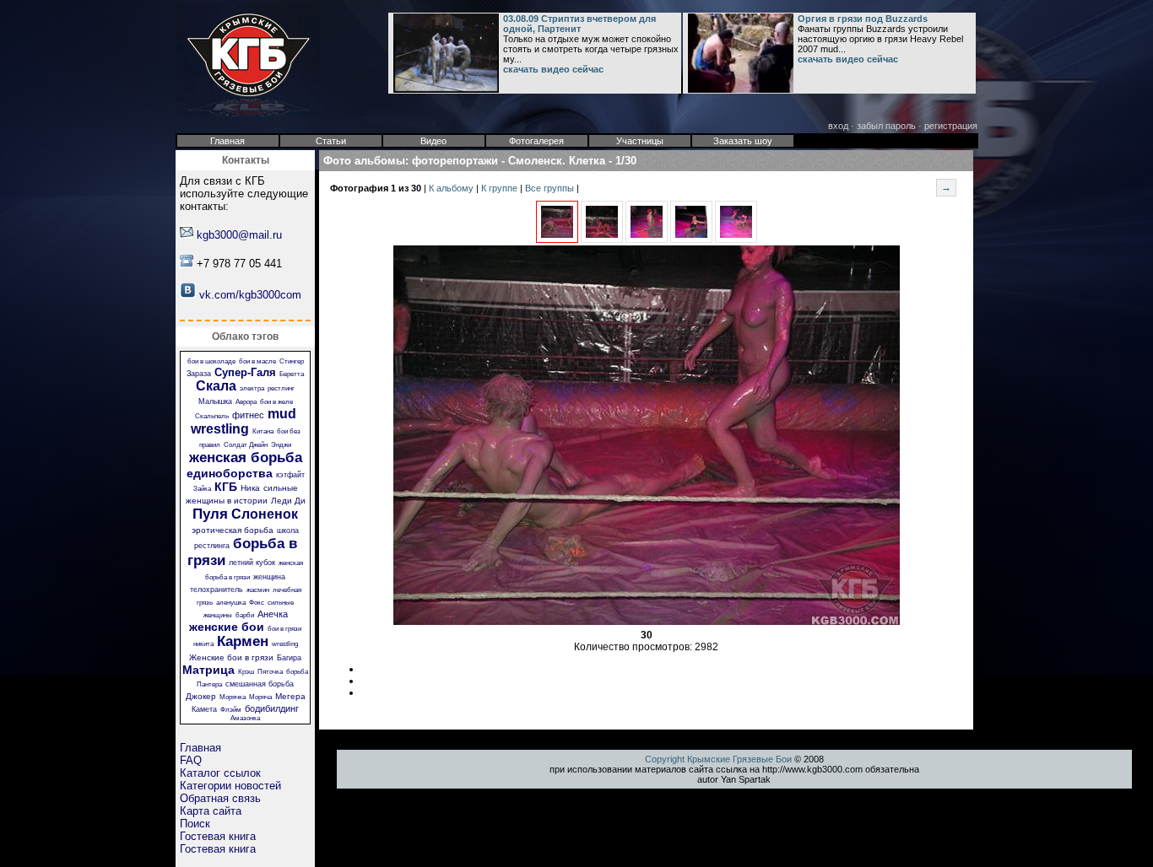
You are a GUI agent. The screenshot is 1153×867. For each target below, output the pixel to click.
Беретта (291, 374)
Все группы (550, 188)
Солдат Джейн (246, 445)
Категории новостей (230, 785)
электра (252, 388)
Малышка (215, 401)
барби (244, 615)
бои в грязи (284, 629)
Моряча (260, 697)
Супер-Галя (245, 372)
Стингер (291, 361)
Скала (216, 386)
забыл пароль (886, 126)
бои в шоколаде (211, 361)
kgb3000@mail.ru (239, 235)
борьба (297, 672)
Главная (200, 747)
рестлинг (281, 388)
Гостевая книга (218, 836)
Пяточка (270, 672)
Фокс (256, 602)
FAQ (191, 760)
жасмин (257, 590)
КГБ (225, 486)
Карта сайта (210, 811)
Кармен (242, 641)
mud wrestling (243, 421)
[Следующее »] (602, 239)
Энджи (281, 445)
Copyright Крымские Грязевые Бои (718, 759)
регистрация (950, 126)
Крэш (246, 672)
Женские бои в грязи (231, 657)
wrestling (285, 644)
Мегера (290, 696)
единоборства (230, 473)
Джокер (201, 696)
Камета (204, 709)
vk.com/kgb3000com (250, 294)
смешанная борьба (259, 684)
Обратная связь (220, 798)
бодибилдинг (272, 708)
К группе (500, 188)
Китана (262, 431)
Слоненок (264, 514)
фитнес (248, 415)
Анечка (272, 614)
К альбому (452, 188)
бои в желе (276, 402)
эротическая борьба (232, 530)
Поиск (195, 823)
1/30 (625, 160)
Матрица (208, 669)
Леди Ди (288, 500)
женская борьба (245, 458)
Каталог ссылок (220, 773)
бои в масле (257, 361)
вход (838, 126)
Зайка (202, 489)
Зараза (199, 373)
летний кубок (252, 562)
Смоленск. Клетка (556, 160)
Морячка (232, 697)
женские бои (226, 626)
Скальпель (212, 416)
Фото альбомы (364, 160)
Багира (289, 658)
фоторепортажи (455, 160)
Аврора (246, 402)
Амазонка (245, 718)
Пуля (210, 514)
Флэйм (230, 710)
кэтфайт (290, 475)
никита (203, 644)
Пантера (209, 684)
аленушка (231, 602)
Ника (250, 488)
